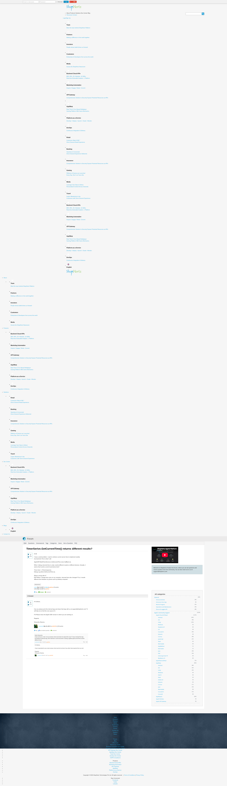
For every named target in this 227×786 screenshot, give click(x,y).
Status (115, 734)
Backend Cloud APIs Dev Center (115, 746)
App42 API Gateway (161, 701)
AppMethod (161, 646)
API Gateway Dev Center (115, 750)
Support (115, 732)
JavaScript (160, 639)
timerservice (37, 584)
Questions (31, 543)
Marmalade (161, 644)
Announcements (160, 600)
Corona (160, 636)
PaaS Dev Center (115, 754)
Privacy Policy (140, 775)
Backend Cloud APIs (115, 762)
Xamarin (160, 634)
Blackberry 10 (161, 658)
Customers (115, 724)
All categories (160, 594)
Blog (115, 741)
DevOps (115, 772)
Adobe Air (160, 680)
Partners (115, 721)
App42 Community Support (162, 613)
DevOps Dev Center (115, 756)
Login (64, 18)
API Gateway (115, 766)
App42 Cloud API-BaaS (162, 615)
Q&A (25, 543)
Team (115, 717)
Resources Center (115, 744)
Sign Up (68, 18)
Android (160, 617)
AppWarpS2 (159, 696)
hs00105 (54, 626)
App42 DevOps (160, 699)
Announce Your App (161, 602)
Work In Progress (160, 604)
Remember (60, 1)
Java (159, 651)
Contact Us (115, 730)
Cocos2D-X (161, 632)
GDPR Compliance (115, 757)
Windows (160, 624)
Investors (115, 719)
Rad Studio (161, 648)
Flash (159, 641)
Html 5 (159, 675)
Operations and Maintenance (163, 607)
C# (159, 629)
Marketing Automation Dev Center (115, 748)
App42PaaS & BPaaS (161, 660)
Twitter (115, 782)
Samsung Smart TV (163, 656)
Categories (53, 543)
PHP (159, 653)
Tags (47, 543)
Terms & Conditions (129, 775)
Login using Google (73, 1)
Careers (115, 726)
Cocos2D (160, 694)
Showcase (69, 15)
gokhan (51, 587)
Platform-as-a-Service (115, 770)
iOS (159, 620)
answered (41, 626)
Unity (46, 587)
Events (115, 728)
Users (60, 543)
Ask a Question (68, 543)
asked (35, 587)
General (156, 597)
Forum (30, 538)
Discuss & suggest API (161, 609)
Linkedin (115, 783)
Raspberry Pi (161, 627)
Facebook (115, 780)
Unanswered (40, 543)
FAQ (75, 543)
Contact (75, 15)
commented (37, 642)
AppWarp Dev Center (115, 752)
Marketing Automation (115, 764)
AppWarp (158, 663)
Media (115, 723)
